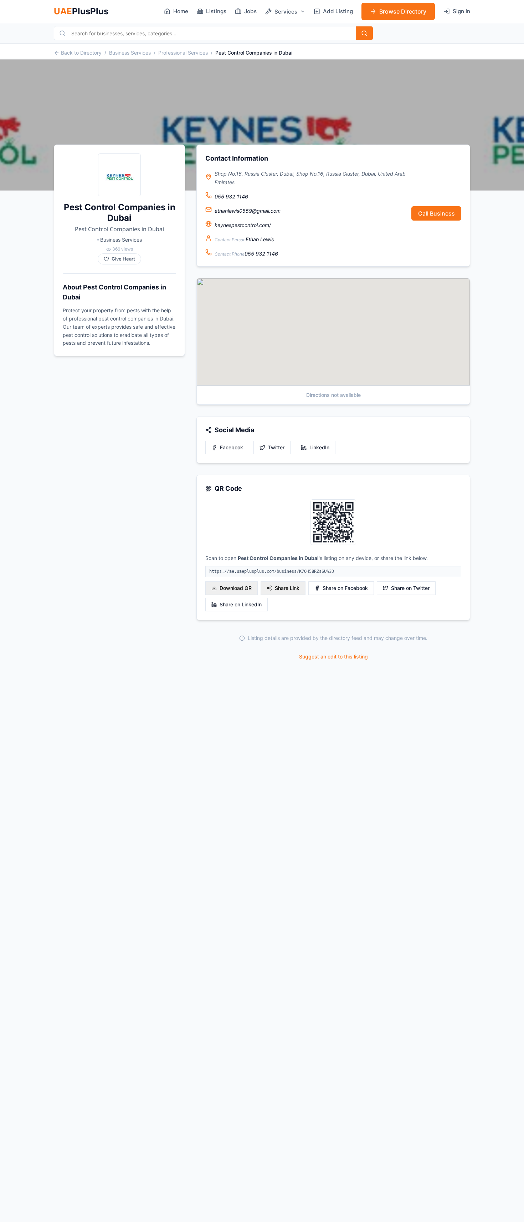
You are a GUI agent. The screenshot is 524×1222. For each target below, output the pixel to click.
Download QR (236, 588)
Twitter (276, 447)
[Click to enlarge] (333, 522)
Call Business (436, 213)
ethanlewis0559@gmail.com (248, 211)
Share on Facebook (345, 588)
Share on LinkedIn (241, 604)
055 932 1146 (231, 196)
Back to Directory (81, 53)
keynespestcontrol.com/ (243, 225)
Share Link (287, 588)
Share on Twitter (410, 588)
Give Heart (123, 259)
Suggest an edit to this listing (333, 656)
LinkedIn (319, 447)
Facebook (231, 447)
